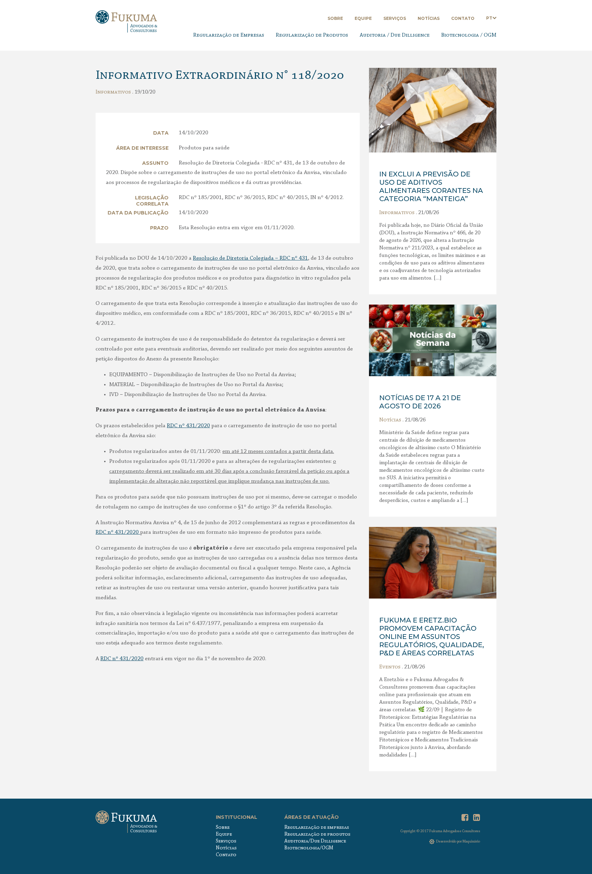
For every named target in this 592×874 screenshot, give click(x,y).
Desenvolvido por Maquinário (458, 842)
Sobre (335, 18)
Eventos (389, 667)
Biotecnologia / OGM (468, 35)
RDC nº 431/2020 (188, 426)
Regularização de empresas (316, 827)
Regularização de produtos (317, 834)
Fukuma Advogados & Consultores (126, 21)
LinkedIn (476, 817)
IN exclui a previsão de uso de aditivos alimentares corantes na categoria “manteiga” (431, 186)
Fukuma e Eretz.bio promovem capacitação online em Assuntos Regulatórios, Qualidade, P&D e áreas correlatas (431, 636)
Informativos (113, 92)
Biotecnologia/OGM (308, 848)
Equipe (363, 18)
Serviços (394, 18)
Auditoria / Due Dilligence (395, 35)
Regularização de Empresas (228, 35)
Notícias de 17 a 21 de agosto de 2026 (420, 402)
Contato (462, 18)
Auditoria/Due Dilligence (315, 841)
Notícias (429, 18)
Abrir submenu (494, 18)
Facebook (464, 817)
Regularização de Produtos (312, 35)
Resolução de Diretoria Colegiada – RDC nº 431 (250, 258)
